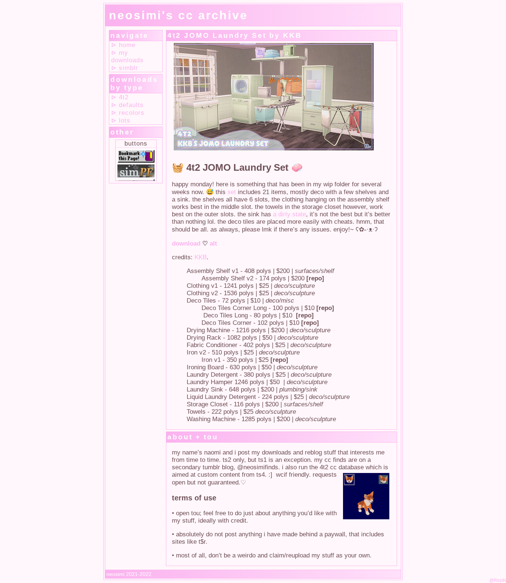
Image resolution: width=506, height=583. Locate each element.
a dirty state (289, 214)
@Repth (497, 580)
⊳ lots (120, 120)
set (231, 192)
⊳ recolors (127, 112)
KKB (200, 257)
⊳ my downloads (127, 56)
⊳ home (123, 45)
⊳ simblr (124, 67)
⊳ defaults (127, 105)
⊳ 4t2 (120, 97)
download (186, 243)
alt (213, 243)
